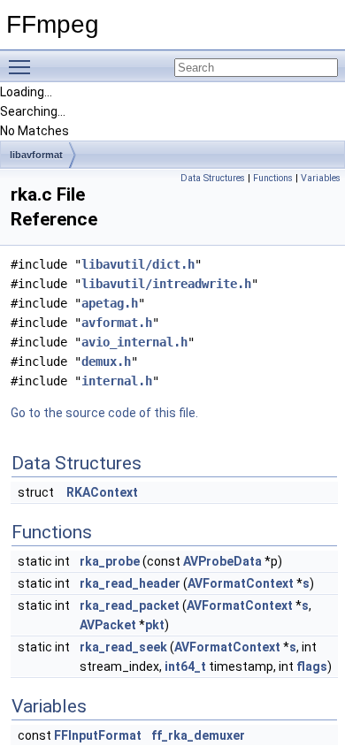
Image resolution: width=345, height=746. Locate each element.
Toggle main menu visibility (23, 66)
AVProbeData (222, 561)
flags (311, 666)
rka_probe (110, 561)
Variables (321, 178)
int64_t (185, 666)
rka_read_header (130, 583)
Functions (273, 178)
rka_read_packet (130, 605)
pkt (155, 625)
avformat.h (116, 323)
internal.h (116, 381)
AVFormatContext (241, 583)
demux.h (106, 361)
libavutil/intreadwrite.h (166, 284)
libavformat (36, 154)
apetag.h (109, 303)
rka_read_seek (123, 647)
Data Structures (212, 178)
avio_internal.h (134, 342)
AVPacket (108, 625)
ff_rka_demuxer (198, 735)
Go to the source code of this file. (104, 413)
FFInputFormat (98, 735)
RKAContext (102, 492)
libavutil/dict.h (138, 264)
